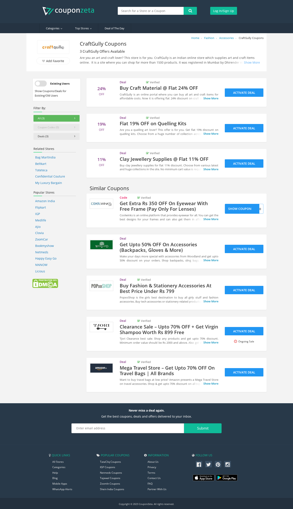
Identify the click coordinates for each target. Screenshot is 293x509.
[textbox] (151, 11)
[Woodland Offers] (101, 245)
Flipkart (40, 207)
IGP (37, 214)
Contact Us (154, 478)
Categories (52, 28)
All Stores (58, 462)
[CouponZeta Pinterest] (218, 464)
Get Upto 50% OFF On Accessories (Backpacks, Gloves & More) (158, 247)
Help (55, 473)
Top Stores (82, 28)
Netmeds (41, 252)
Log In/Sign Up (223, 11)
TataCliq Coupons (110, 462)
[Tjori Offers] (101, 327)
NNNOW (41, 265)
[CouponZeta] (70, 11)
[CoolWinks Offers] (101, 204)
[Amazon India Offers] (101, 368)
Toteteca (41, 170)
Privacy (152, 467)
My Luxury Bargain (48, 183)
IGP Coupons (107, 467)
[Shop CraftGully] (53, 47)
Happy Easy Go (45, 258)
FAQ (150, 483)
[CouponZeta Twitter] (208, 464)
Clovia (39, 233)
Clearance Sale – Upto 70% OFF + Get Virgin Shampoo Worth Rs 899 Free (169, 329)
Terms (151, 473)
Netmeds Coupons (111, 473)
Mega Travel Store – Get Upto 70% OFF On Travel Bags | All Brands (167, 370)
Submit (203, 428)
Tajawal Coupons (110, 478)
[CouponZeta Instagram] (227, 464)
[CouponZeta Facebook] (199, 464)
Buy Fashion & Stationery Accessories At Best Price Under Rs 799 (165, 288)
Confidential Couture (50, 176)
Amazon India (45, 201)
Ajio (38, 227)
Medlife (40, 220)
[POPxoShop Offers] (101, 286)
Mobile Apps (59, 483)
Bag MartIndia (45, 157)
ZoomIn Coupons (110, 483)
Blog (55, 478)
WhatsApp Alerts (62, 489)
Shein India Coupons (112, 489)
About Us (153, 462)
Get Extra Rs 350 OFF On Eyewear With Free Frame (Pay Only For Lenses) (164, 206)
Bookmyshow (44, 246)
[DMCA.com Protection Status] (45, 283)
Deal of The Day (114, 28)
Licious (40, 271)
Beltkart (40, 164)
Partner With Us (157, 489)
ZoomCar (41, 239)
